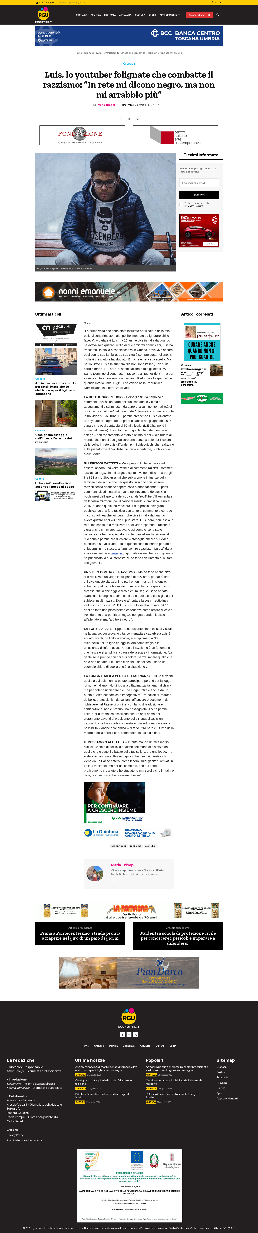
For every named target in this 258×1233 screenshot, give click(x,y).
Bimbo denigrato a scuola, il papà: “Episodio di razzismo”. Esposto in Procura (194, 377)
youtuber (151, 845)
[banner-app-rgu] (56, 495)
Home (78, 52)
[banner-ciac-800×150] (176, 135)
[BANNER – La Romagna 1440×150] (129, 910)
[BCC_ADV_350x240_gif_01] (129, 803)
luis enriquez (119, 845)
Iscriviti (199, 195)
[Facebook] (212, 3)
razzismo (135, 845)
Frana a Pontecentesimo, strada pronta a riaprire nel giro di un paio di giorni (80, 936)
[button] (217, 14)
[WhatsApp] (137, 118)
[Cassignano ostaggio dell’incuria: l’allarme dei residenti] (56, 413)
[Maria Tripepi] (97, 873)
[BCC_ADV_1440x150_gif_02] (129, 36)
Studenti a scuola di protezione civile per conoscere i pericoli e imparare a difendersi (178, 938)
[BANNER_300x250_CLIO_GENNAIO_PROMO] (199, 230)
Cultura (39, 479)
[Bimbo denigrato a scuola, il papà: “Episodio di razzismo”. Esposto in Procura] (216, 370)
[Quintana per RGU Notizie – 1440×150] (129, 833)
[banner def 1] (129, 973)
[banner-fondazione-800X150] (82, 135)
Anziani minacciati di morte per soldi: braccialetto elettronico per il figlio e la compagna (55, 388)
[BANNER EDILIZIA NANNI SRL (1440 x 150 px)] (129, 291)
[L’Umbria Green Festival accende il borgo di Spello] (56, 461)
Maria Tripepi (106, 105)
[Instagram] (216, 3)
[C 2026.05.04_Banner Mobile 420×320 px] (56, 335)
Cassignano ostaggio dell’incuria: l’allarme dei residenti (53, 438)
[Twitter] (221, 3)
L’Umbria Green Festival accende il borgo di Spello (54, 485)
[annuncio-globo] (202, 398)
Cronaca (89, 52)
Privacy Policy (193, 205)
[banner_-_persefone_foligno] (202, 342)
